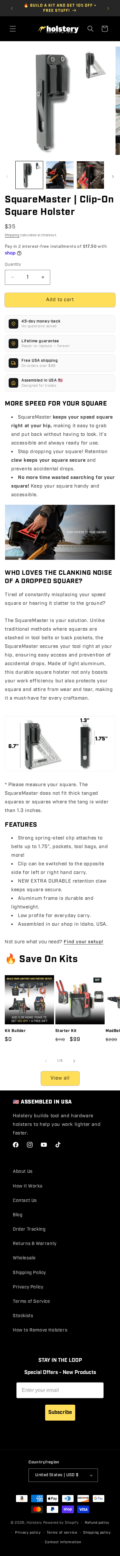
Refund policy (97, 1523)
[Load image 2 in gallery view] (59, 174)
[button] (13, 29)
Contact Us (25, 1200)
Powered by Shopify (61, 1523)
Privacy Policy (28, 1287)
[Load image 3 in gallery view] (90, 174)
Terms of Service (31, 1301)
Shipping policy (97, 1532)
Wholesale (24, 1258)
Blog (17, 1215)
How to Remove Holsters (40, 1330)
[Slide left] (7, 177)
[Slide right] (113, 177)
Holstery (34, 1523)
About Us (23, 1171)
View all (60, 1078)
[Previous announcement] (12, 8)
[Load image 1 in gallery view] (29, 174)
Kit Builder (15, 1030)
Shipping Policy (29, 1273)
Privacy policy (28, 1532)
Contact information (63, 1542)
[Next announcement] (108, 8)
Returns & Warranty (35, 1244)
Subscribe (60, 1412)
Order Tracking (29, 1229)
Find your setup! (83, 941)
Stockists (23, 1316)
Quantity (13, 264)
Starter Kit (66, 1030)
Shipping (12, 235)
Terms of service (62, 1532)
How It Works (27, 1186)
